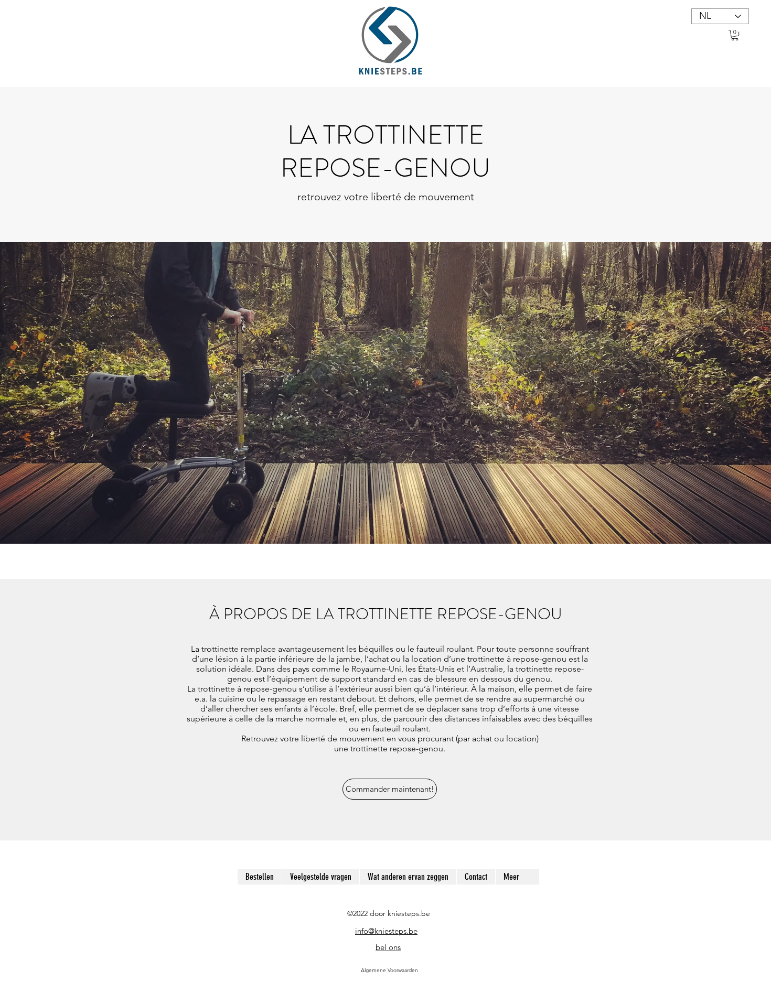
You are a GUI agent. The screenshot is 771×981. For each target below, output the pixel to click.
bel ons (388, 947)
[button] (735, 35)
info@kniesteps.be (386, 931)
